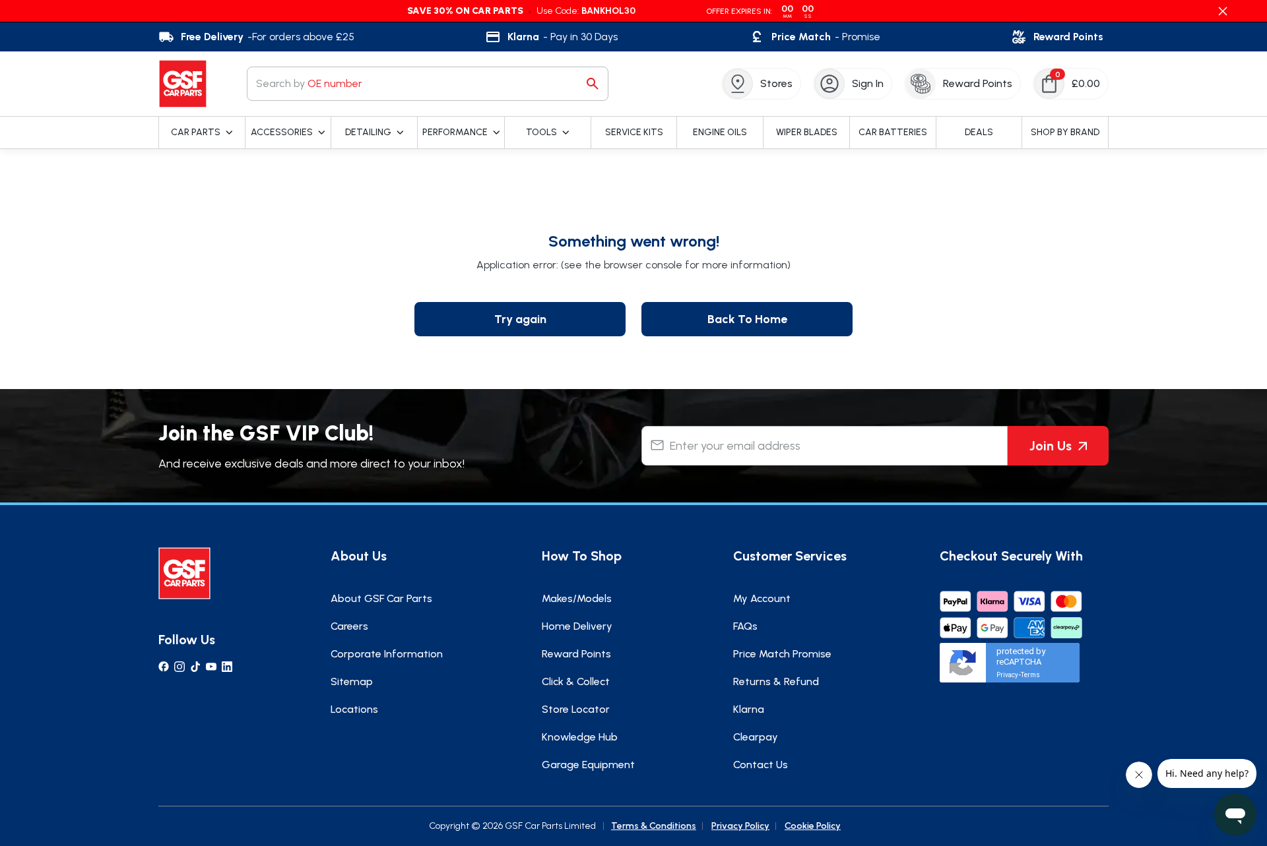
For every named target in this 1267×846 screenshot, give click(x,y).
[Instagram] (179, 666)
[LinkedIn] (227, 666)
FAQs (745, 626)
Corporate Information (387, 654)
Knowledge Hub (580, 737)
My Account (762, 598)
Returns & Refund (776, 681)
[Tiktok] (195, 666)
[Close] (1222, 11)
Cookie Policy (813, 825)
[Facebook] (163, 666)
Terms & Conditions (653, 825)
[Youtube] (211, 666)
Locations (354, 709)
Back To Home (747, 319)
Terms (1030, 675)
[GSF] (182, 83)
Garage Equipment (588, 764)
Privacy (1007, 675)
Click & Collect (576, 681)
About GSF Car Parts (381, 598)
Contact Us (760, 764)
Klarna (748, 709)
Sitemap (352, 681)
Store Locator (576, 709)
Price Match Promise (782, 654)
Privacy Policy (740, 825)
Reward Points (576, 654)
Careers (349, 626)
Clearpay (755, 737)
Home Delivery (577, 626)
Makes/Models (577, 598)
